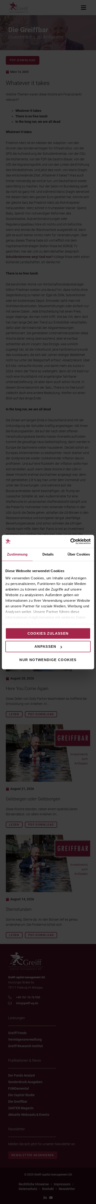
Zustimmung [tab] (17, 554)
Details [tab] (48, 554)
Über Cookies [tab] (79, 554)
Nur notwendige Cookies (47, 660)
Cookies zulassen (48, 633)
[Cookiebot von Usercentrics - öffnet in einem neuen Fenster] (70, 541)
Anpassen (45, 646)
